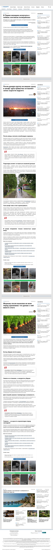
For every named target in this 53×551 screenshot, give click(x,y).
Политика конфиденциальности (46, 549)
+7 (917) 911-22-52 (14, 532)
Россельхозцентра (11, 362)
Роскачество (5, 146)
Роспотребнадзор (23, 401)
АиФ (15, 44)
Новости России (7, 84)
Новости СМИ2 (5, 279)
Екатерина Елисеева (32, 22)
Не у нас (40, 16)
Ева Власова (20, 154)
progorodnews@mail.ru (14, 533)
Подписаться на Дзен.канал (19, 25)
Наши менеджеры (14, 535)
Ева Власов (31, 94)
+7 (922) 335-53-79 (29, 539)
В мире (5, 489)
